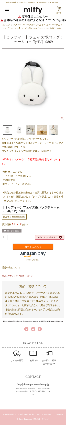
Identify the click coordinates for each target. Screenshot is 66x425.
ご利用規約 (59, 414)
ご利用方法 (33, 360)
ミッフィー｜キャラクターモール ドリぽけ (30, 25)
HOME (6, 25)
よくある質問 (17, 360)
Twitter (26, 329)
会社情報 (47, 414)
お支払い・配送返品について (49, 362)
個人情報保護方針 (9, 414)
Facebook (33, 329)
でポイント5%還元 (48, 2)
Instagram (40, 329)
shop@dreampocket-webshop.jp (33, 384)
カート (58, 13)
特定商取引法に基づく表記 (30, 414)
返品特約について (11, 267)
